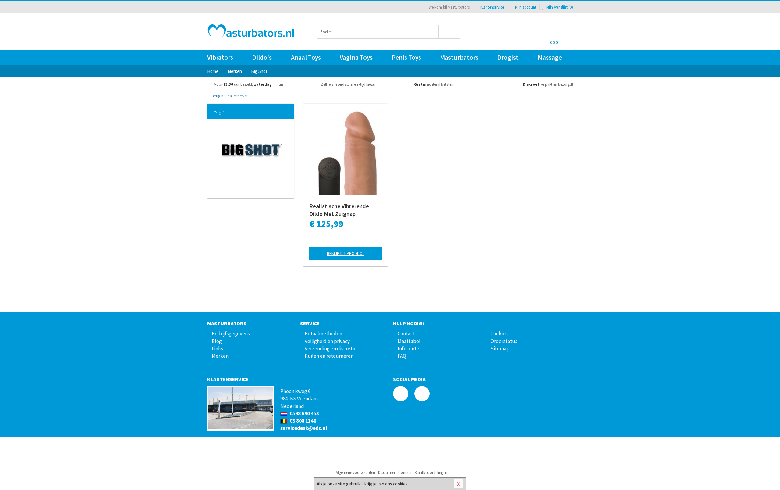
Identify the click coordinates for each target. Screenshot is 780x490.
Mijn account (525, 7)
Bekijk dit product (345, 253)
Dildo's (262, 57)
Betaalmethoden (323, 333)
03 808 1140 (302, 420)
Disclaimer (386, 472)
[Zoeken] (449, 32)
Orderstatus (504, 341)
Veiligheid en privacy (327, 341)
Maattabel (409, 341)
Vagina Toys (356, 57)
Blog (217, 341)
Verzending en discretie (330, 348)
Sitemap (500, 348)
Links (217, 348)
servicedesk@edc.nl (303, 428)
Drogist (508, 57)
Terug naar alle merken (229, 95)
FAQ (402, 355)
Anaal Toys (306, 57)
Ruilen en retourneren (329, 355)
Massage (550, 57)
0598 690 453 (304, 413)
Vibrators (220, 57)
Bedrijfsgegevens (231, 333)
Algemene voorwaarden (355, 472)
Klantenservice (492, 7)
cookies (400, 484)
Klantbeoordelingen (431, 472)
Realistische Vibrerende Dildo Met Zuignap (339, 209)
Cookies (499, 333)
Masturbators (459, 57)
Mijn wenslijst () (559, 7)
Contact (406, 333)
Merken (220, 355)
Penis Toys (406, 57)
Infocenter (409, 348)
